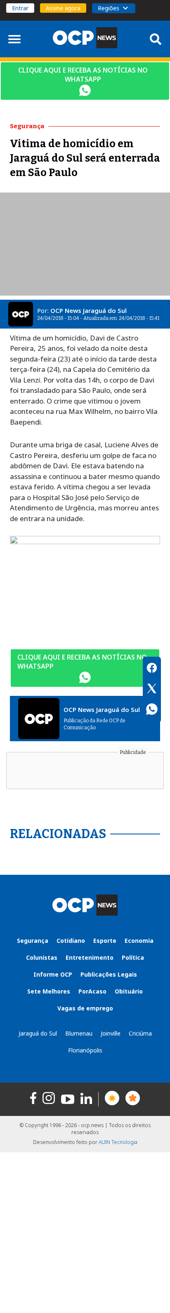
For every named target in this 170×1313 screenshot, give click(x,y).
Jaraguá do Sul (38, 1033)
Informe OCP (52, 974)
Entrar (20, 8)
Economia (139, 940)
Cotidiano (71, 940)
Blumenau (78, 1033)
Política (133, 957)
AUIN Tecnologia (118, 1142)
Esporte (104, 940)
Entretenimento (89, 957)
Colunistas (41, 957)
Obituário (129, 991)
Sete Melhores (48, 991)
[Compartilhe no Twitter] (152, 689)
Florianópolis (85, 1050)
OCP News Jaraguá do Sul (88, 310)
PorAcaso (92, 991)
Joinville (110, 1033)
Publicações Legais (108, 974)
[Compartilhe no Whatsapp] (152, 710)
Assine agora (63, 8)
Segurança (32, 940)
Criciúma (140, 1033)
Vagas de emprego (85, 1008)
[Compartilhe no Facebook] (152, 669)
